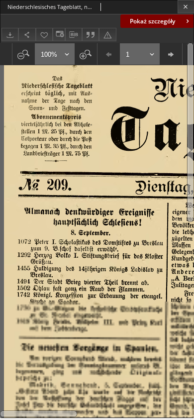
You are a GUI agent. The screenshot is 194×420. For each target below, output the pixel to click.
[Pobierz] (9, 34)
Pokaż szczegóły (152, 21)
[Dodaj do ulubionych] (44, 34)
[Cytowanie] (90, 34)
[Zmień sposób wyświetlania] (59, 34)
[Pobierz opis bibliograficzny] (73, 35)
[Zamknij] (186, 6)
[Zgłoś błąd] (107, 34)
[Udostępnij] (26, 34)
